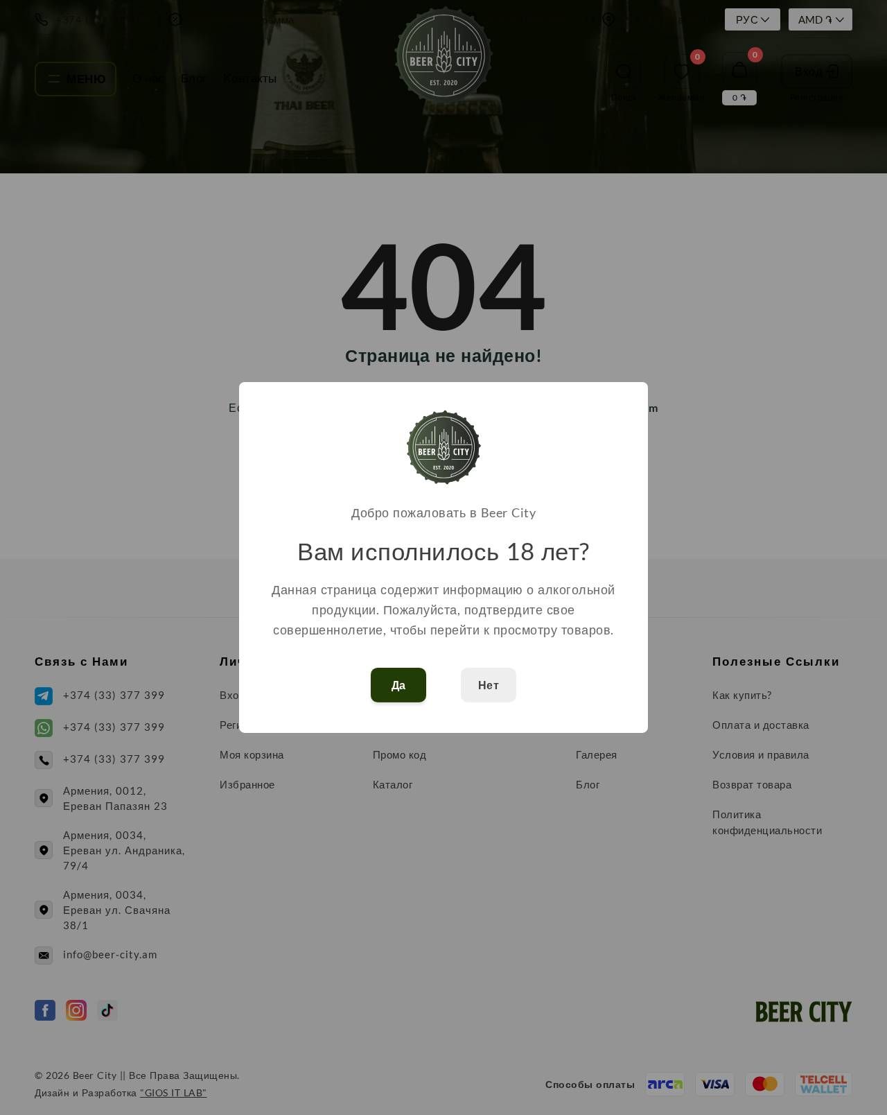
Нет (489, 685)
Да (399, 685)
